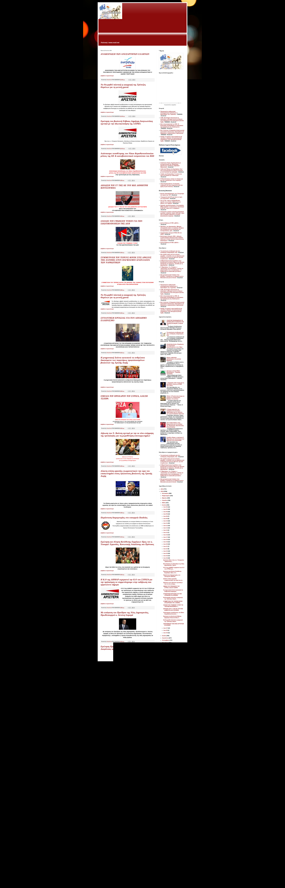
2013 (162, 489)
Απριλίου (165, 500)
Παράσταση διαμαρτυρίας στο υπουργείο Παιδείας (124, 517)
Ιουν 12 (166, 525)
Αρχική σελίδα (127, 691)
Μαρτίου (164, 498)
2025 (162, 673)
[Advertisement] (142, 30)
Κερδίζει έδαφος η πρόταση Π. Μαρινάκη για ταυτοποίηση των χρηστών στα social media (175, 439)
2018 (162, 657)
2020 (162, 661)
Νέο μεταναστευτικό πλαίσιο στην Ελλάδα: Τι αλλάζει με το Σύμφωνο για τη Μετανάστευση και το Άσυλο (171, 276)
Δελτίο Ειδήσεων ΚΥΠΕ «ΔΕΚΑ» (169, 223)
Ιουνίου (164, 505)
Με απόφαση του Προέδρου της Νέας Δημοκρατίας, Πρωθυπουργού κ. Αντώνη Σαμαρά (125, 613)
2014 (162, 491)
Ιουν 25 (166, 555)
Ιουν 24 (166, 553)
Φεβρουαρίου (166, 495)
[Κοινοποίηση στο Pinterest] (134, 80)
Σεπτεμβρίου (166, 640)
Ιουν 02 (166, 507)
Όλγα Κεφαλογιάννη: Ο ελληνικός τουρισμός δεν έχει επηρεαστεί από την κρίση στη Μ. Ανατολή (171, 185)
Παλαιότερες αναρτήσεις (147, 691)
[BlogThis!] (130, 80)
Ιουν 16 (166, 534)
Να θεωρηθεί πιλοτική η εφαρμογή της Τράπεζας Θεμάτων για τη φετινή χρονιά (123, 85)
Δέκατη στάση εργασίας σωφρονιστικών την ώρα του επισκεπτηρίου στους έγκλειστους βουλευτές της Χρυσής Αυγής (126, 473)
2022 (162, 666)
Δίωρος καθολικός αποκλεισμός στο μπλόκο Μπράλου (174, 359)
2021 (162, 664)
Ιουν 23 (166, 551)
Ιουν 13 (166, 528)
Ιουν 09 (166, 518)
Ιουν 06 (166, 516)
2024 (162, 671)
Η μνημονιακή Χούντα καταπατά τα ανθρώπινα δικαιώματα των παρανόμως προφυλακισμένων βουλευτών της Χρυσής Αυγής (123, 360)
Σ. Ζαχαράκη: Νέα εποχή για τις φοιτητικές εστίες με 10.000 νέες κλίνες (175, 384)
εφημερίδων (174, 104)
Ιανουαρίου (165, 493)
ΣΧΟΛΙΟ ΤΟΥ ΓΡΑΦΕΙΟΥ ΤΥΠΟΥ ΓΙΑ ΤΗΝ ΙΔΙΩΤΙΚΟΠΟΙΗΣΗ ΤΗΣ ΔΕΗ (121, 222)
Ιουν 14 (166, 530)
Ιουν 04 (166, 511)
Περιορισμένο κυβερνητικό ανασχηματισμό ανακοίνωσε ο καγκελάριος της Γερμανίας (169, 113)
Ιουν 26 (166, 558)
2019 (162, 659)
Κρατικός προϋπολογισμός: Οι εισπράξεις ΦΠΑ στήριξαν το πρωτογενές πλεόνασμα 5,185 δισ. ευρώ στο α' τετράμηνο (172, 207)
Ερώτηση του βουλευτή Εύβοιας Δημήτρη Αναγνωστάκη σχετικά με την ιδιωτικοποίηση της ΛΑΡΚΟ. (127, 122)
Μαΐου (164, 502)
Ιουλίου (164, 635)
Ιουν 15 (166, 532)
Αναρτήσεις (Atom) (113, 694)
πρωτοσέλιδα (167, 104)
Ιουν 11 (166, 523)
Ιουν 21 (166, 546)
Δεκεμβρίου (165, 647)
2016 (162, 652)
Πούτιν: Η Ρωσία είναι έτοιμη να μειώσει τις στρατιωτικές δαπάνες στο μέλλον (175, 397)
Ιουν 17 (166, 537)
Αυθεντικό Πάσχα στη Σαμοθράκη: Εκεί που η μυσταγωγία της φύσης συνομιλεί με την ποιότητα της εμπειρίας (171, 170)
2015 (162, 650)
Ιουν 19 (166, 541)
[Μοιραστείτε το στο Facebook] (133, 80)
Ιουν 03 (166, 509)
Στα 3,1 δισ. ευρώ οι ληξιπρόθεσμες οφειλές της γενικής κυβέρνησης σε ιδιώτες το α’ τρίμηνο (170, 202)
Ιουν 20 (166, 544)
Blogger (159, 878)
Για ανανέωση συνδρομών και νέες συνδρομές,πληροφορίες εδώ (175, 334)
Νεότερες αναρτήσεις (107, 691)
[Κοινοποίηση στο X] (132, 80)
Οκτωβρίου (165, 642)
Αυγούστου (165, 638)
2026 (162, 675)
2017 (162, 654)
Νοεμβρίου (165, 645)
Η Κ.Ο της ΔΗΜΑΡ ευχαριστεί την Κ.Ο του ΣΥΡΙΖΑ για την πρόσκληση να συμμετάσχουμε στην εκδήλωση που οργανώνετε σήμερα (126, 582)
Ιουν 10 (166, 521)
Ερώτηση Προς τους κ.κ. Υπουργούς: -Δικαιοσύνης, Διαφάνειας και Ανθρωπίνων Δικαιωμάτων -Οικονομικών (127, 647)
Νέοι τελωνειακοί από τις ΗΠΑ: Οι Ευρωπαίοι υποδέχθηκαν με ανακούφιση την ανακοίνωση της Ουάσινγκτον (171, 125)
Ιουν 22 (166, 548)
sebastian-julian (147, 878)
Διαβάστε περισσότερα (107, 75)
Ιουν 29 (166, 630)
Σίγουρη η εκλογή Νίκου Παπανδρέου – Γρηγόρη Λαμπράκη (173, 372)
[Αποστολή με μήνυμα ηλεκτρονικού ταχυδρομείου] (129, 80)
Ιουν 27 (166, 628)
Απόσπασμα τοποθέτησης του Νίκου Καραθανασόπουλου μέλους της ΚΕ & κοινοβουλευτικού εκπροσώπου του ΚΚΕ (127, 154)
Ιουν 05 (166, 514)
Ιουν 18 (166, 539)
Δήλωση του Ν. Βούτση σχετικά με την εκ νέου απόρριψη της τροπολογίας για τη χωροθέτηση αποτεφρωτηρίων (127, 434)
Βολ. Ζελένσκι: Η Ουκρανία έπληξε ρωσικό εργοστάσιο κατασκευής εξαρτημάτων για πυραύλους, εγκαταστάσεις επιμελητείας (172, 132)
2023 (162, 668)
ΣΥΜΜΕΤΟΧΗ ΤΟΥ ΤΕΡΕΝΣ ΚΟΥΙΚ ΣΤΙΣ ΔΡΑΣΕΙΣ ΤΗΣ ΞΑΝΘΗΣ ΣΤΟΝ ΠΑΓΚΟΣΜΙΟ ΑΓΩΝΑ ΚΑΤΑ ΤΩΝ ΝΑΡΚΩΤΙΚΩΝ (126, 260)
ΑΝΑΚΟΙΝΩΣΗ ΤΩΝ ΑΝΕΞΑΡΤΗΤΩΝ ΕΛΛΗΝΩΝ (125, 54)
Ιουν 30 (166, 632)
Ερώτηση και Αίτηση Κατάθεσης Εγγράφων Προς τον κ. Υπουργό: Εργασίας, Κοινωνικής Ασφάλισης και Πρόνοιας (127, 543)
